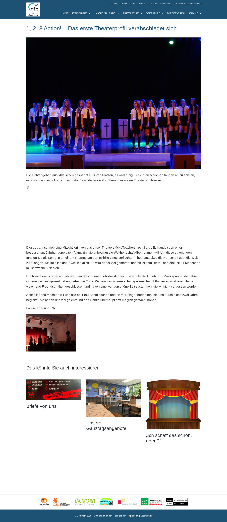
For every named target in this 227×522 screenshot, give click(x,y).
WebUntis (143, 3)
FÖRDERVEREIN (176, 13)
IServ (133, 3)
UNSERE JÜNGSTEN (105, 13)
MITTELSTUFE (131, 13)
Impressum (165, 3)
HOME (64, 13)
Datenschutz (179, 3)
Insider (154, 3)
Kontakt (114, 3)
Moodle (124, 3)
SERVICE (193, 13)
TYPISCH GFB (79, 13)
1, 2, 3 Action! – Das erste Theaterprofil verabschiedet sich (101, 28)
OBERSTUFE (153, 13)
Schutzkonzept (195, 3)
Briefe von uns (41, 406)
